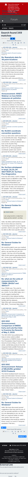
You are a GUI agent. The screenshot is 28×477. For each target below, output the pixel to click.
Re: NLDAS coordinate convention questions (11, 132)
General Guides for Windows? (15, 201)
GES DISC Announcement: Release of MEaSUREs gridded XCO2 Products (11, 359)
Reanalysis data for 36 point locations (11, 53)
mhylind (7, 212)
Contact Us (14, 455)
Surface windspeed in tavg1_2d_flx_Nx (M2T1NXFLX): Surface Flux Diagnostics (12, 162)
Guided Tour (10, 24)
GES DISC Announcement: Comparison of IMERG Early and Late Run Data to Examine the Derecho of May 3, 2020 (13, 316)
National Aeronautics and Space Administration (14, 452)
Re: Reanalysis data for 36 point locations (11, 58)
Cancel (10, 476)
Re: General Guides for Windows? (11, 206)
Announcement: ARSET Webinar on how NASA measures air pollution (12, 88)
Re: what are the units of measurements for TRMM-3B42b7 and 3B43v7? (12, 282)
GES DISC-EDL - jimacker (10, 47)
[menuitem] (23, 24)
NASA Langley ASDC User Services (16, 450)
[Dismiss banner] (22, 4)
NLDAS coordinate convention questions (12, 126)
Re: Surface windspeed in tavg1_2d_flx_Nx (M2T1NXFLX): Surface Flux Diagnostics (11, 170)
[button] (4, 43)
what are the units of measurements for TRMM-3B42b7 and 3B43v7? (13, 274)
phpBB (9, 456)
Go (15, 476)
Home (7, 50)
